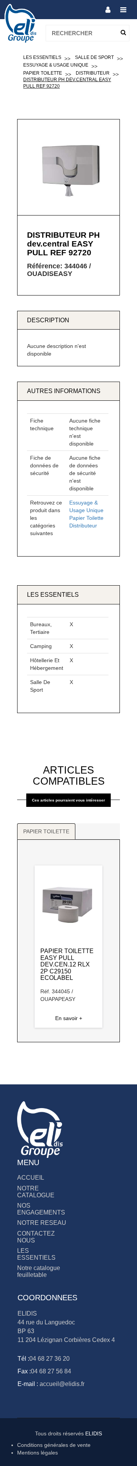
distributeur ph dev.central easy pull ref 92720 (67, 83)
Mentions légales (37, 1453)
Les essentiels (42, 57)
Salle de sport (94, 57)
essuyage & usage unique (55, 65)
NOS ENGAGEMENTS (41, 1209)
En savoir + (68, 1018)
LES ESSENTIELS (36, 1254)
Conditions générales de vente (54, 1445)
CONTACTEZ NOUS (36, 1237)
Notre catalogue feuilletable (38, 1271)
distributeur (93, 73)
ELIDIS (93, 1433)
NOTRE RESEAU (41, 1222)
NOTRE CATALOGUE (35, 1191)
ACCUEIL (30, 1177)
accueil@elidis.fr (61, 1384)
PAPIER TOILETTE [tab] (46, 831)
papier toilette (42, 73)
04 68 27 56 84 (51, 1371)
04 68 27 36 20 (49, 1358)
